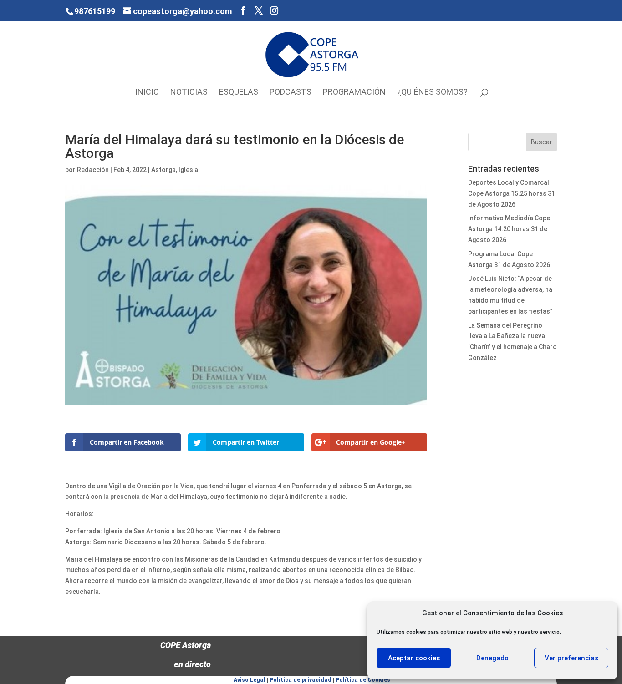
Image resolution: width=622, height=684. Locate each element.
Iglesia (188, 169)
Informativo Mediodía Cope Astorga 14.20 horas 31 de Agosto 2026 (509, 228)
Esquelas (238, 92)
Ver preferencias (571, 658)
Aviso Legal (249, 680)
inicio (147, 92)
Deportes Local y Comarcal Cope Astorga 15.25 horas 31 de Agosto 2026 (511, 193)
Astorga (163, 169)
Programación (354, 92)
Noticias (189, 92)
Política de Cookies (363, 680)
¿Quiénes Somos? (432, 92)
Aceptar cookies (414, 658)
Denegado (492, 658)
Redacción (93, 169)
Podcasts (290, 92)
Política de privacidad (300, 680)
